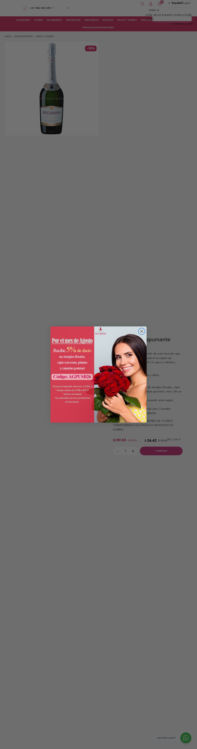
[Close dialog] (141, 331)
